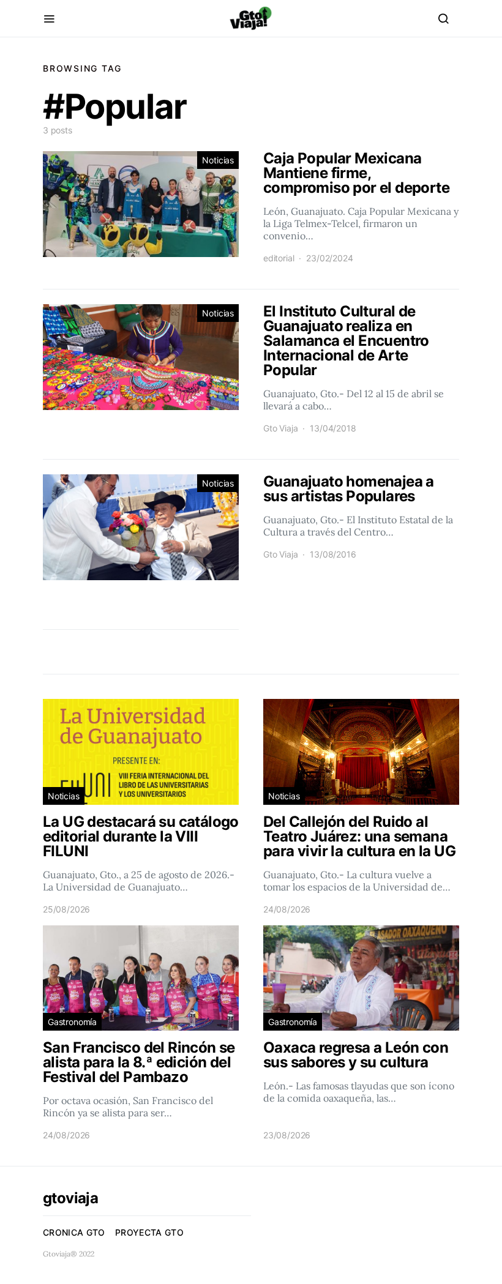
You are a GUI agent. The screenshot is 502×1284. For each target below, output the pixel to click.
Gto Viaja (280, 428)
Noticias (218, 160)
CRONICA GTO (74, 1232)
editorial (278, 258)
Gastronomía (72, 1022)
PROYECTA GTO (149, 1232)
